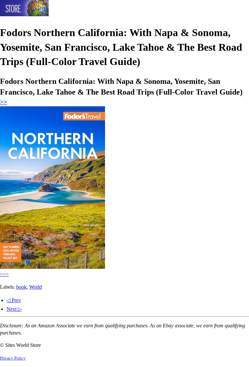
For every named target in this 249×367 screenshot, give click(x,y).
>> (3, 101)
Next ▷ (14, 309)
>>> (4, 274)
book (21, 287)
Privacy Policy (13, 358)
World (35, 287)
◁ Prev (13, 300)
